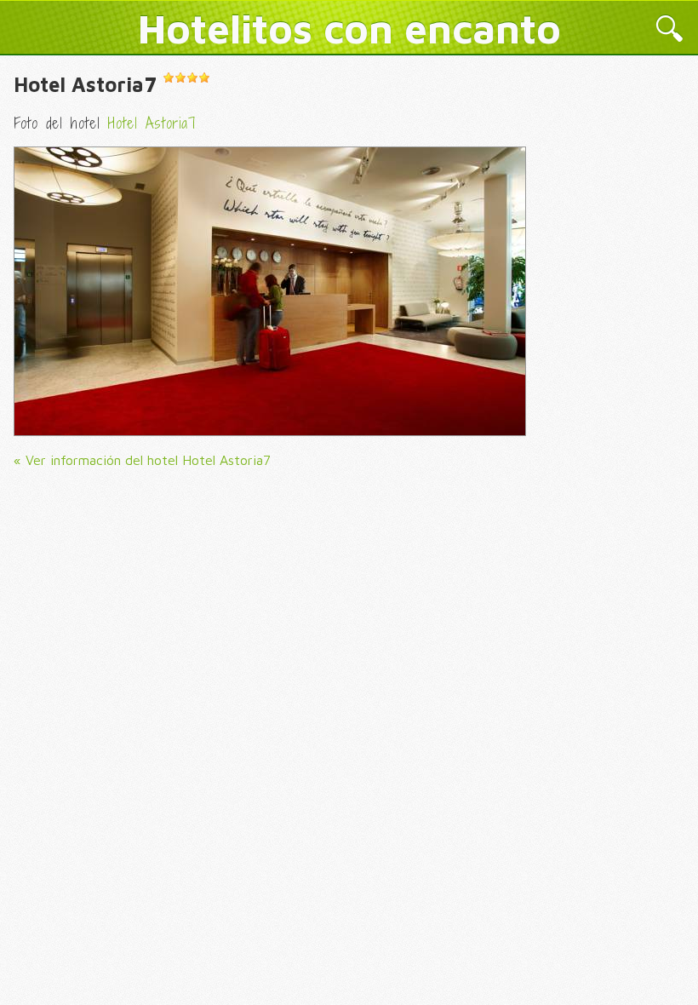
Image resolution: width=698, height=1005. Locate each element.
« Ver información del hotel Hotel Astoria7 (142, 460)
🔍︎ (669, 30)
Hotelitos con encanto (349, 28)
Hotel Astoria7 (85, 84)
